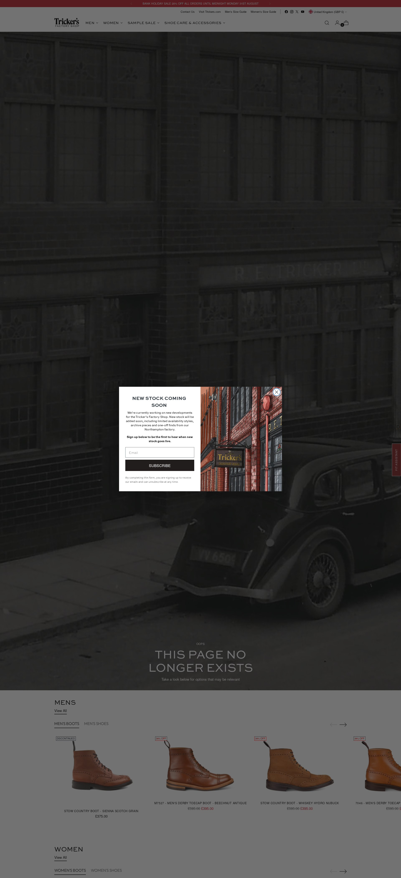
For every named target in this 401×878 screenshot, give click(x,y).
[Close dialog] (276, 392)
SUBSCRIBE (160, 465)
